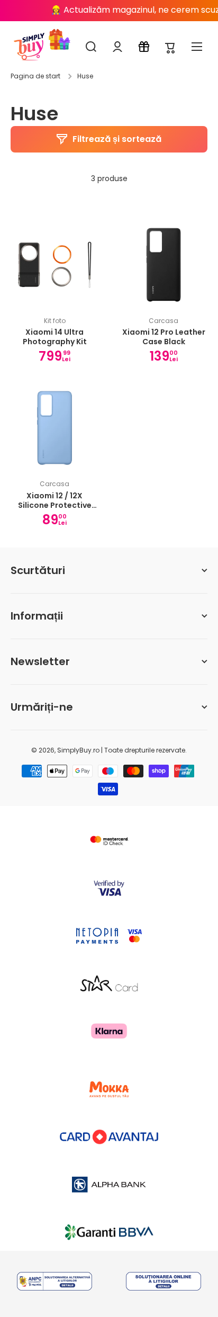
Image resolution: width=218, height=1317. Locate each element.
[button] (170, 46)
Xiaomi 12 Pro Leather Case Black (163, 336)
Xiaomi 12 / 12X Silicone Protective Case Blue (55, 500)
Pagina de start (35, 76)
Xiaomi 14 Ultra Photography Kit (55, 336)
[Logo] (29, 46)
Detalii (54, 1278)
